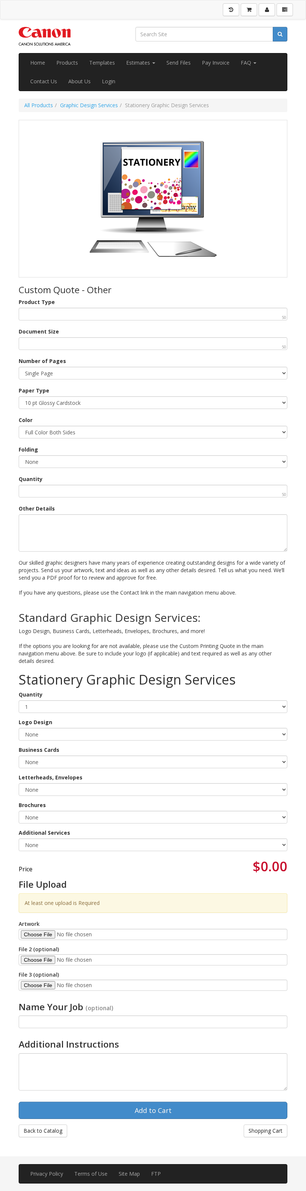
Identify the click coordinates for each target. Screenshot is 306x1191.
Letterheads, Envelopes (50, 777)
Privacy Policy (46, 1173)
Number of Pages (42, 361)
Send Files (178, 62)
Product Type (37, 301)
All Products (38, 105)
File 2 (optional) (39, 949)
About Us (79, 81)
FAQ (247, 62)
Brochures (32, 805)
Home (37, 62)
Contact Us (43, 81)
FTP (156, 1173)
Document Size (39, 331)
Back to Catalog (43, 1130)
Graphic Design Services (89, 105)
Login (108, 81)
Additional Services (44, 832)
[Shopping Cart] (249, 9)
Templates (102, 62)
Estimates (139, 62)
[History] (231, 9)
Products (67, 62)
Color (25, 420)
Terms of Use (90, 1173)
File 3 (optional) (39, 974)
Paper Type (34, 390)
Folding (28, 449)
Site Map (129, 1173)
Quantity (31, 479)
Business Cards (39, 749)
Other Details (37, 508)
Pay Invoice (216, 62)
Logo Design (35, 722)
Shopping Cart (265, 1130)
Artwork (29, 923)
